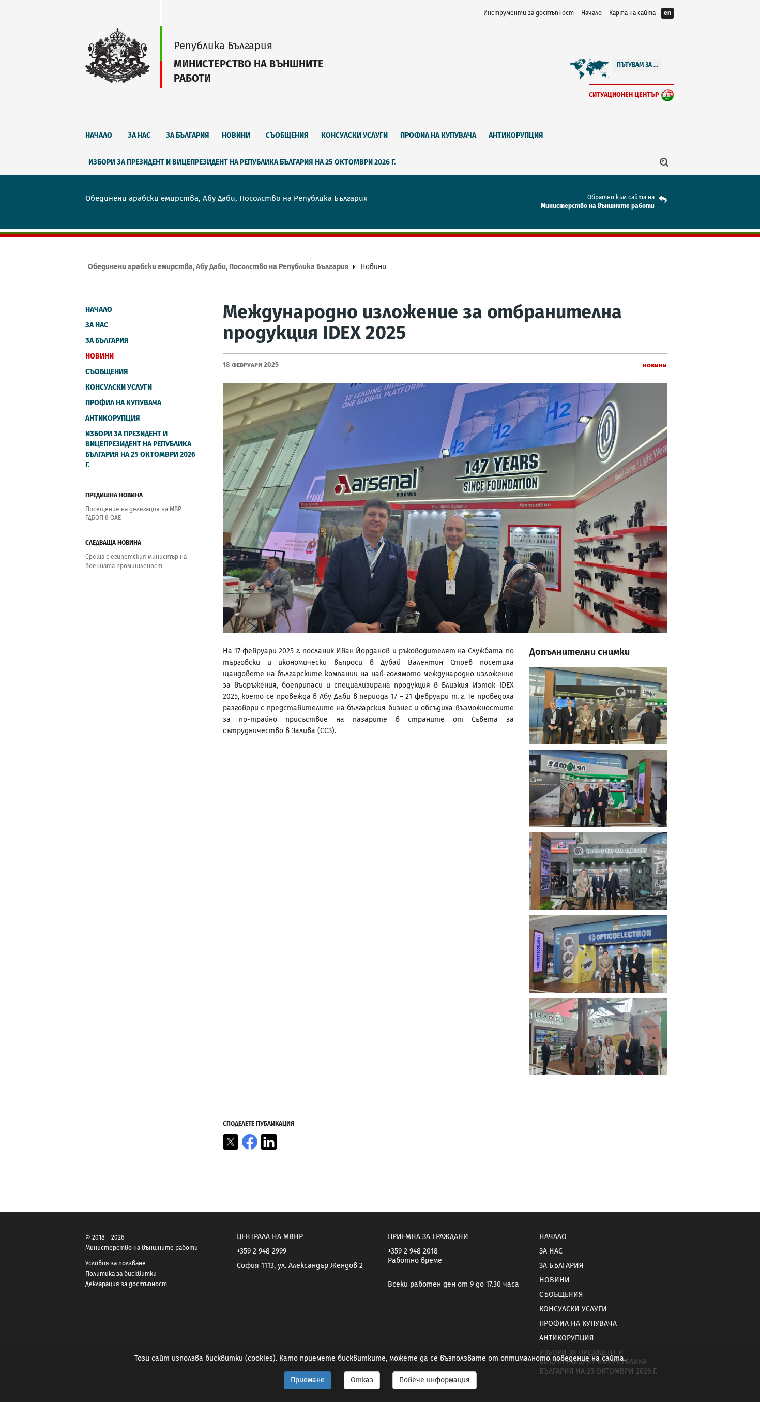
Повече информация (434, 1380)
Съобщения (287, 135)
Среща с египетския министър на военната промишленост (136, 561)
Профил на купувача (438, 135)
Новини (236, 135)
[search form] (664, 162)
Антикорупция (516, 135)
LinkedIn (269, 1142)
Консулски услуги (354, 135)
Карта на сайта (632, 13)
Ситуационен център (624, 94)
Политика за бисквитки (121, 1273)
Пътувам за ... (637, 64)
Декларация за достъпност (126, 1284)
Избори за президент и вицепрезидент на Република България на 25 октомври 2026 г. (242, 162)
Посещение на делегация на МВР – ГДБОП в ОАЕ (135, 513)
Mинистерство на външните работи (598, 206)
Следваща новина (113, 542)
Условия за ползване (115, 1263)
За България (187, 135)
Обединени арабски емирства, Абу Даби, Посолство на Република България (218, 266)
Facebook (249, 1142)
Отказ (362, 1380)
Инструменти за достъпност (528, 13)
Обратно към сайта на (621, 197)
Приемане (308, 1380)
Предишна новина (114, 495)
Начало (591, 13)
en (667, 13)
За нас (139, 135)
